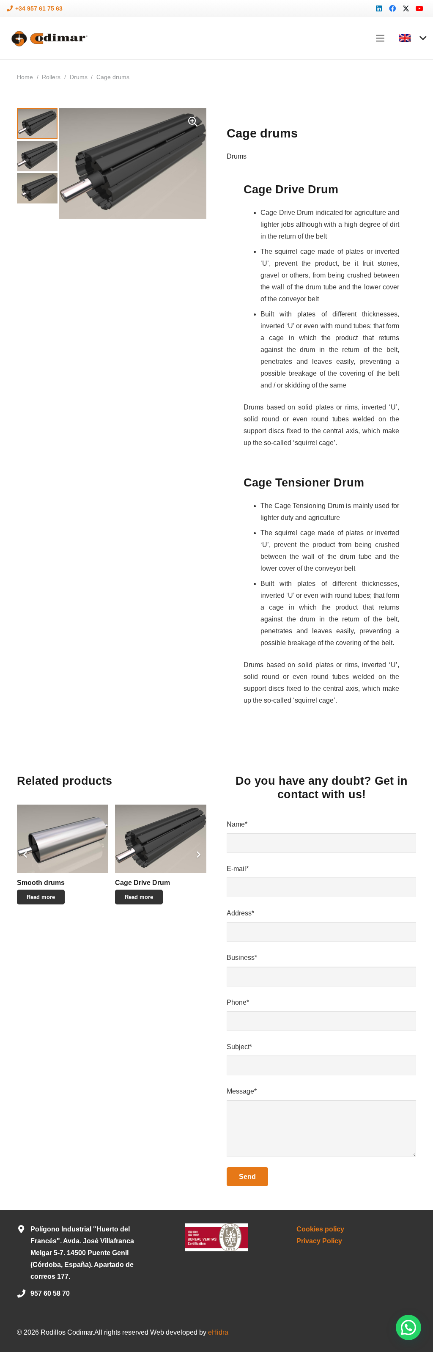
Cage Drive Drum (142, 882)
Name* (237, 824)
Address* (240, 913)
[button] (380, 38)
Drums (79, 77)
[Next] (198, 854)
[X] (406, 8)
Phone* (238, 1002)
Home (25, 77)
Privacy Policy (319, 1241)
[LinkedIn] (379, 8)
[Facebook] (392, 8)
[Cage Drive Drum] (160, 839)
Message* (242, 1091)
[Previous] (25, 854)
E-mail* (238, 868)
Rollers (51, 77)
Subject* (239, 1046)
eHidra (218, 1332)
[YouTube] (419, 8)
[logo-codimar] (48, 38)
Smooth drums (41, 882)
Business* (242, 957)
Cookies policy (320, 1229)
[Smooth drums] (62, 839)
